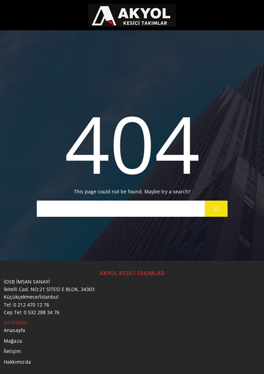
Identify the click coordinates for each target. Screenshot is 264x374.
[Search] (216, 209)
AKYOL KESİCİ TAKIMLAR (132, 273)
